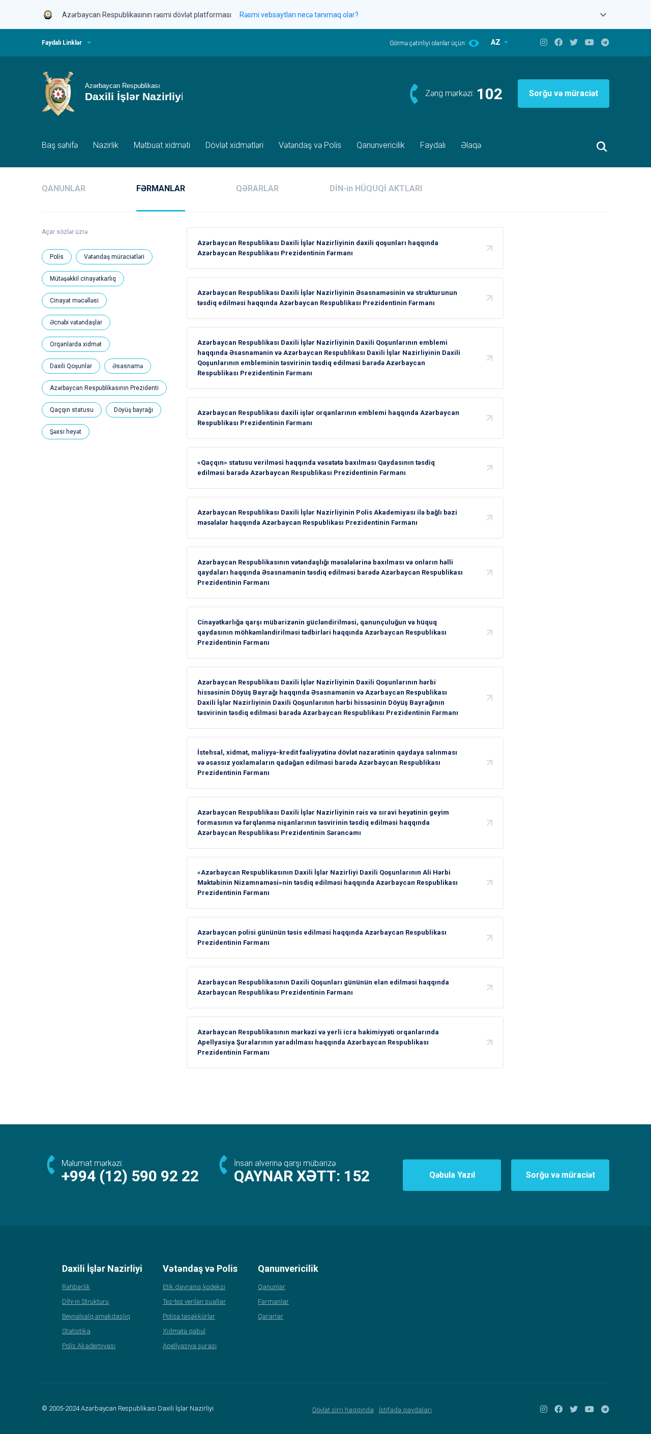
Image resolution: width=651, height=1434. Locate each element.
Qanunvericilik (381, 145)
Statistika (76, 1331)
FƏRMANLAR (160, 188)
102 (489, 94)
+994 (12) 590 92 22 (130, 1176)
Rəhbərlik (76, 1287)
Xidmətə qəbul (184, 1331)
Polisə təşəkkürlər (189, 1316)
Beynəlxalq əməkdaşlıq (96, 1316)
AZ (496, 42)
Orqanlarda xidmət (76, 344)
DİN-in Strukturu (85, 1301)
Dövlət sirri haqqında (343, 1410)
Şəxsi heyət (65, 431)
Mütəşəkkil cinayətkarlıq (83, 278)
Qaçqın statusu (72, 409)
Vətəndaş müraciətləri (114, 256)
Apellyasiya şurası (190, 1346)
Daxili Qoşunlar (71, 366)
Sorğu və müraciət (563, 93)
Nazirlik (106, 145)
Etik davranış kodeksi (194, 1287)
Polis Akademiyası (88, 1346)
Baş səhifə (60, 145)
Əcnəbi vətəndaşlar (76, 322)
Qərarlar (270, 1316)
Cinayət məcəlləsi (74, 300)
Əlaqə (471, 145)
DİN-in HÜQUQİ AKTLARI (376, 188)
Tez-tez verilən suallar (194, 1301)
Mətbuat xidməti (162, 145)
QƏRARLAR (257, 188)
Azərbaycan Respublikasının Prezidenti (104, 388)
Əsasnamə (127, 366)
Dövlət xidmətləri (234, 145)
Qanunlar (271, 1287)
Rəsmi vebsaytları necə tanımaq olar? (299, 15)
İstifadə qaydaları (405, 1410)
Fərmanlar (273, 1301)
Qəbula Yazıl (452, 1175)
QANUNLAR (63, 188)
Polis (57, 256)
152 (357, 1176)
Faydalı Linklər (62, 42)
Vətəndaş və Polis (310, 145)
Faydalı (433, 145)
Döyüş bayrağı (133, 409)
